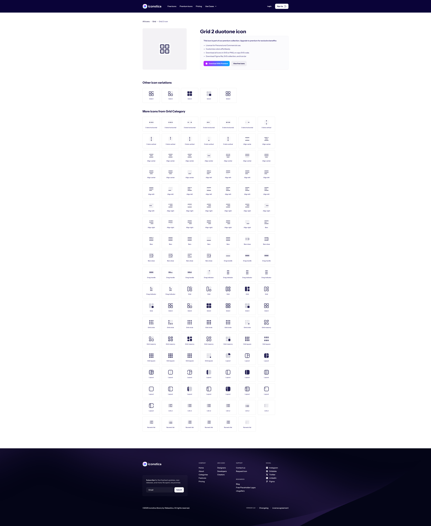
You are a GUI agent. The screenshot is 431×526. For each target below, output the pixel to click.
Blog (238, 484)
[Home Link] (152, 464)
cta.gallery (240, 491)
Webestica (169, 508)
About (201, 471)
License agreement (280, 508)
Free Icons (172, 6)
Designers (221, 468)
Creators (221, 474)
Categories (203, 474)
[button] (211, 6)
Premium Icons (186, 6)
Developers (222, 471)
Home (201, 468)
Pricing (199, 6)
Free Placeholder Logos (246, 487)
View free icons (239, 64)
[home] (152, 6)
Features (202, 478)
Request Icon (241, 471)
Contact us (240, 468)
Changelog (263, 508)
